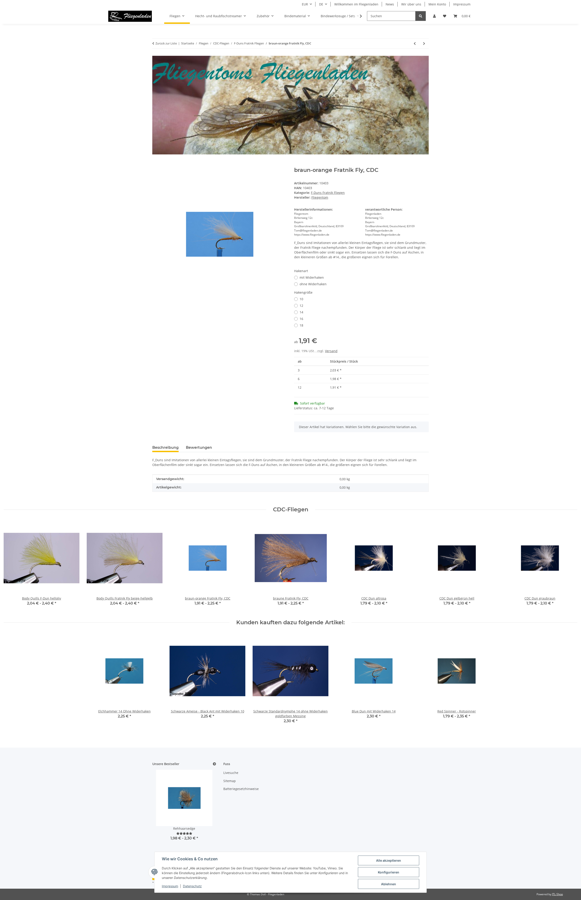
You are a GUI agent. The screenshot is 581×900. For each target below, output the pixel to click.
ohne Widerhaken (313, 284)
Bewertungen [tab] (199, 447)
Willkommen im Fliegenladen (356, 4)
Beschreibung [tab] (165, 447)
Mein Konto (437, 4)
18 (301, 325)
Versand (331, 351)
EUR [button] (305, 4)
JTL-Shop (557, 894)
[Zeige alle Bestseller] (214, 764)
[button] (434, 16)
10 (301, 299)
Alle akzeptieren (388, 860)
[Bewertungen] (184, 833)
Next (570, 566)
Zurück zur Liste (166, 43)
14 (301, 312)
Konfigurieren (388, 872)
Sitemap (229, 781)
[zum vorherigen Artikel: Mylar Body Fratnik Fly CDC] (414, 43)
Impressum (170, 886)
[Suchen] (420, 16)
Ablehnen (388, 884)
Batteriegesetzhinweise (241, 789)
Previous (11, 566)
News (390, 4)
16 (301, 319)
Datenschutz (192, 886)
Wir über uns (411, 4)
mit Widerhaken (312, 277)
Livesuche (230, 773)
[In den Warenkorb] (156, 164)
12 (301, 305)
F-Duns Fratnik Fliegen (328, 192)
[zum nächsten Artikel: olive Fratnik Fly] (424, 43)
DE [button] (321, 4)
